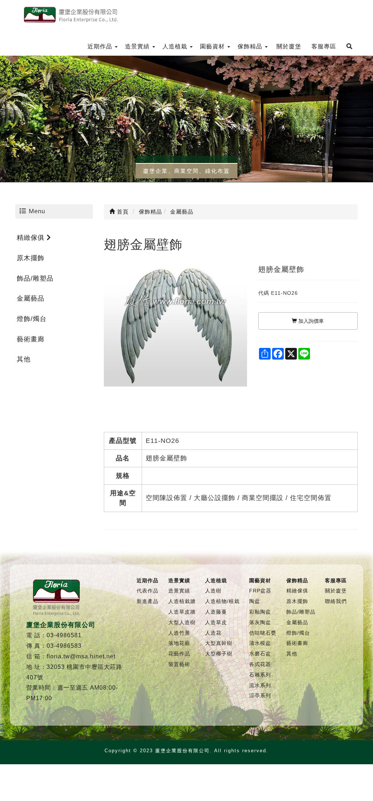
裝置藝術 (179, 664)
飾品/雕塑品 (35, 278)
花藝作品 (179, 654)
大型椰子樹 (218, 654)
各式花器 (260, 664)
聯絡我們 (336, 601)
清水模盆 (260, 643)
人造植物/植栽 (222, 601)
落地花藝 (179, 643)
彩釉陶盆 (260, 612)
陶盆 (254, 601)
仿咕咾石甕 (262, 633)
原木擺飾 (30, 258)
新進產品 (147, 601)
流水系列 (260, 685)
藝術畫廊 (30, 339)
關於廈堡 (336, 591)
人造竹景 (179, 633)
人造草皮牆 (182, 612)
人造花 (213, 633)
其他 (24, 359)
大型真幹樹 (218, 643)
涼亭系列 (260, 695)
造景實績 (179, 591)
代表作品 (147, 591)
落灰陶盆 (260, 622)
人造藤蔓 (216, 612)
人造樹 (213, 591)
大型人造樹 (182, 622)
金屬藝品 (30, 298)
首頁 (122, 212)
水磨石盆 (260, 654)
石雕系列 (260, 675)
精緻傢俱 (32, 237)
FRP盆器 (260, 591)
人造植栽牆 (182, 601)
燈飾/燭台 (32, 318)
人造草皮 (216, 622)
